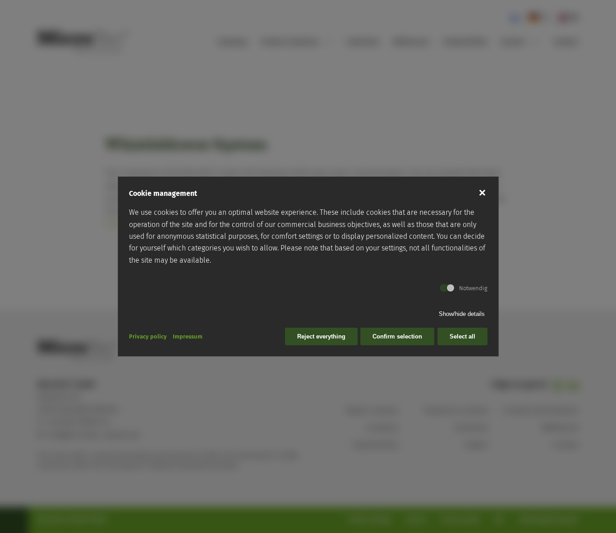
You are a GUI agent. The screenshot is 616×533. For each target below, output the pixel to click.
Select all (462, 336)
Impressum (187, 336)
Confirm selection (397, 336)
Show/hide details (462, 314)
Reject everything (321, 336)
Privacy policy (148, 336)
